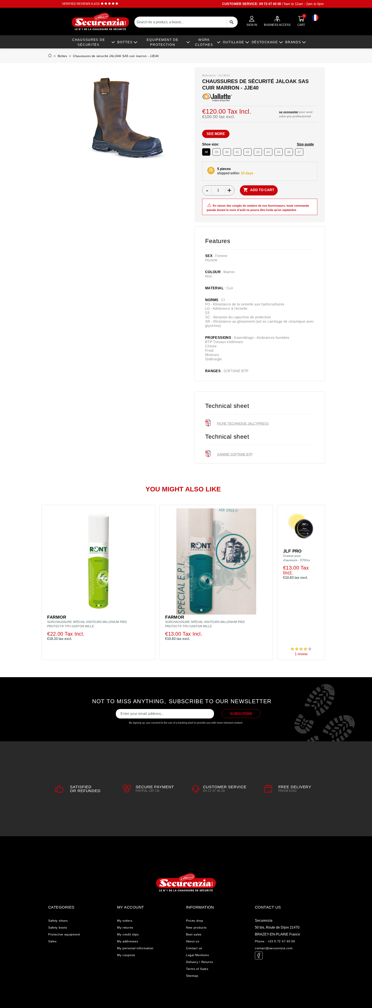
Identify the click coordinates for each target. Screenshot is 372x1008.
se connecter (288, 112)
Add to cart (258, 189)
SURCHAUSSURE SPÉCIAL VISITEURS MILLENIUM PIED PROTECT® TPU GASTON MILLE (87, 624)
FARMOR (56, 617)
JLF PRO (292, 551)
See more (216, 134)
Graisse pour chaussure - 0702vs (296, 558)
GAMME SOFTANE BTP (235, 454)
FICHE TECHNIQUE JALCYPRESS (243, 423)
